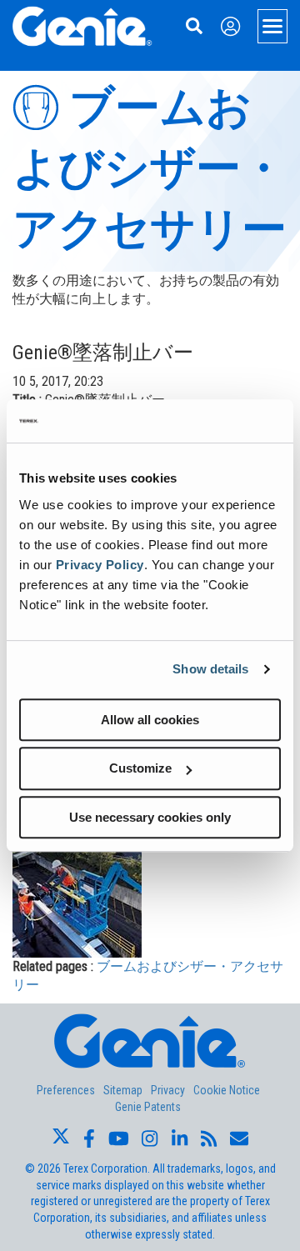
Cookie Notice (226, 1090)
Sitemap (122, 1090)
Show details (210, 669)
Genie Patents (148, 1106)
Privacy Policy (100, 565)
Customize (140, 768)
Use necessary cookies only (150, 817)
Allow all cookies (150, 720)
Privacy (168, 1090)
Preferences (66, 1090)
